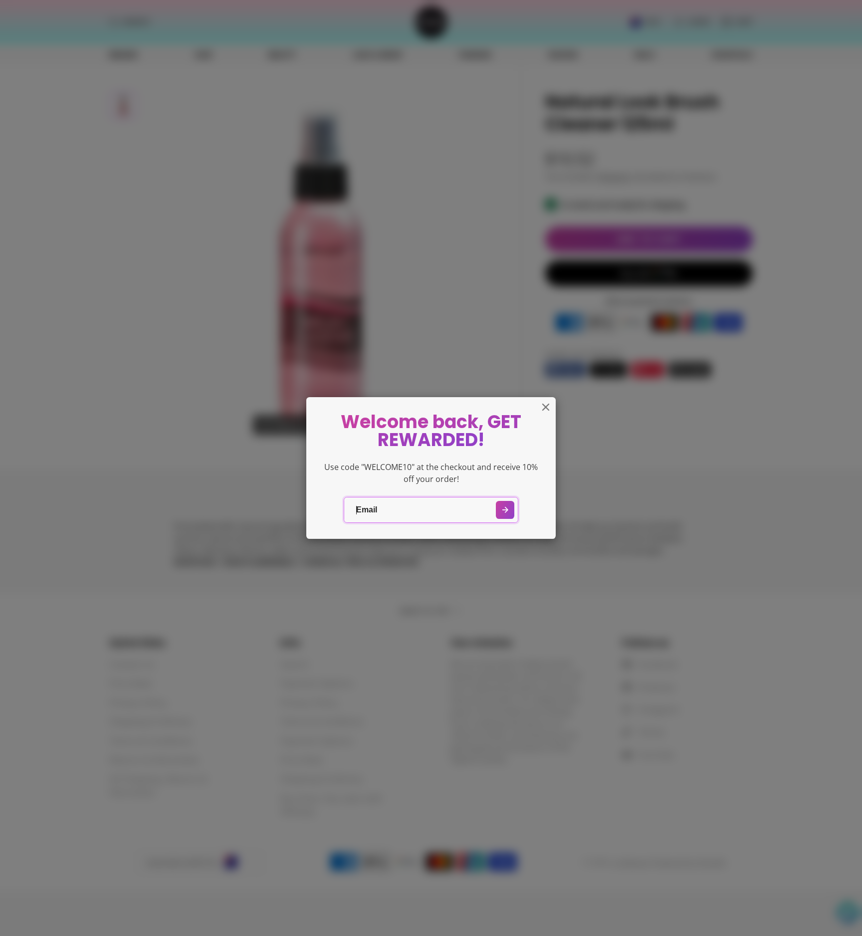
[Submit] (505, 510)
